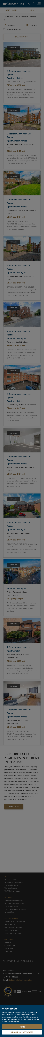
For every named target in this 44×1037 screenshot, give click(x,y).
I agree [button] (22, 1027)
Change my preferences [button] (22, 1032)
